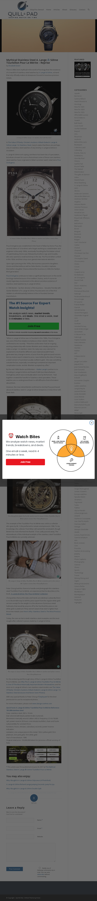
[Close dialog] (92, 423)
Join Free (25, 462)
